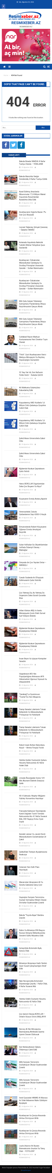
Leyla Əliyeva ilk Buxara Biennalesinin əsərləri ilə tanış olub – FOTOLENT (32, 1148)
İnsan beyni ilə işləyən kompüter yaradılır (32, 659)
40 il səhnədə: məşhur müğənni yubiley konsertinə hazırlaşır (32, 797)
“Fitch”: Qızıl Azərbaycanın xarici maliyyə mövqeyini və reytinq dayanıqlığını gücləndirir (32, 357)
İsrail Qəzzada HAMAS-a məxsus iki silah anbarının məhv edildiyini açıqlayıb (33, 1100)
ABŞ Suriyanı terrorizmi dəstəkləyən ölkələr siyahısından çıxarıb (33, 1065)
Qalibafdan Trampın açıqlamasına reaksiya (33, 853)
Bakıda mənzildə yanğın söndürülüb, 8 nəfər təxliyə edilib (33, 177)
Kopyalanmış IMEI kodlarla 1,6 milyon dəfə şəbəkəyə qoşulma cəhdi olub (32, 405)
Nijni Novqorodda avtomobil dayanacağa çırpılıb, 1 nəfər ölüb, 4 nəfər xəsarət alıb (33, 984)
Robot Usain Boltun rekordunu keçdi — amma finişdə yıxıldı (32, 746)
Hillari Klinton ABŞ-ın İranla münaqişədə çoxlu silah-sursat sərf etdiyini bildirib (32, 613)
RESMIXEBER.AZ (26, 22)
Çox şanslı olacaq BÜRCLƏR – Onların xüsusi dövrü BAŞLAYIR (32, 1015)
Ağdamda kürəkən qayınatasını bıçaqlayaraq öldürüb (32, 629)
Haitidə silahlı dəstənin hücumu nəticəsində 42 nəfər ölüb (32, 1000)
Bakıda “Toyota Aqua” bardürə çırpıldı (31, 916)
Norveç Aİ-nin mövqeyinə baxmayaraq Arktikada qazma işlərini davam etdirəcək (31, 1032)
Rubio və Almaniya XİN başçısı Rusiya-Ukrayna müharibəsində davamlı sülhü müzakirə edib (32, 933)
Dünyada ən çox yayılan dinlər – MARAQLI (32, 563)
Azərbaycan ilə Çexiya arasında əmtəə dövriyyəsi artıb (32, 1116)
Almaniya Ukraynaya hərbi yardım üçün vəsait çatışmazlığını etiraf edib (33, 966)
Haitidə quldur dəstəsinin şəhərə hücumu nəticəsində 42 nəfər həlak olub (33, 763)
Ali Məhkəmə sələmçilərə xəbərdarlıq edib (29, 388)
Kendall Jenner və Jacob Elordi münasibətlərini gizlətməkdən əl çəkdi (32, 837)
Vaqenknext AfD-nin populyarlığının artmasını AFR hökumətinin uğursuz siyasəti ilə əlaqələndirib (33, 678)
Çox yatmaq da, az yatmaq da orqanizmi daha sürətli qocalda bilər (32, 595)
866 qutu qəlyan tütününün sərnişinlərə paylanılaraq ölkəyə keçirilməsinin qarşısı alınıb (32, 304)
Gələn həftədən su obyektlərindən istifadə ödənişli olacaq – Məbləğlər (33, 547)
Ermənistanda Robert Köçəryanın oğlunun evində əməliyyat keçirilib (32, 529)
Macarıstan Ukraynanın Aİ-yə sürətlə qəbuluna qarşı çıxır (31, 883)
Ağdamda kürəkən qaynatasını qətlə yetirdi (32, 469)
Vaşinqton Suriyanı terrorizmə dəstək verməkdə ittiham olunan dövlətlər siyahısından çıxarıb (32, 900)
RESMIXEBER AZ (24, 170)
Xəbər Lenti (13, 155)
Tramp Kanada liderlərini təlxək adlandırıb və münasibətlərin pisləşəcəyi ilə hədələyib (32, 712)
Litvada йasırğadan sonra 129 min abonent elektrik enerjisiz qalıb (32, 781)
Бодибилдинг (26, 1170)
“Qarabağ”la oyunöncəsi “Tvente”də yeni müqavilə (30, 695)
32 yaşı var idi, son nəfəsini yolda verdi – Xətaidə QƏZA (31, 373)
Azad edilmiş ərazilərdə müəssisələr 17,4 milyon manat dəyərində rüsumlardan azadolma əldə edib (32, 195)
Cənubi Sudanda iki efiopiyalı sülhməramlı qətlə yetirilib (31, 578)
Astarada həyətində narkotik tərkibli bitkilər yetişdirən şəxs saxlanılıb (32, 245)
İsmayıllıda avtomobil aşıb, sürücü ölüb (30, 949)
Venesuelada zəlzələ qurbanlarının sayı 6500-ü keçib (32, 513)
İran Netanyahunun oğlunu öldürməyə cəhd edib (30, 1048)
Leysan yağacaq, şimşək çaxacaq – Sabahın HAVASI (33, 228)
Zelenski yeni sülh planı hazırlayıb (29, 868)
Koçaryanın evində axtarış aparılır (33, 499)
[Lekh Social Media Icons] (5, 145)
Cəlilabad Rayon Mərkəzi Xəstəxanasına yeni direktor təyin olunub (33, 339)
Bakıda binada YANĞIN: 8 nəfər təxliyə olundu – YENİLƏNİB (32, 162)
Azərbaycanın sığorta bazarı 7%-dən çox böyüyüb (32, 213)
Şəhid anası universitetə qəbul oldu (32, 439)
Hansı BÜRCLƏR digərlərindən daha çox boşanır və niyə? (31, 485)
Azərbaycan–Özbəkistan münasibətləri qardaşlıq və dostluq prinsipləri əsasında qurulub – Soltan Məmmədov (31, 264)
